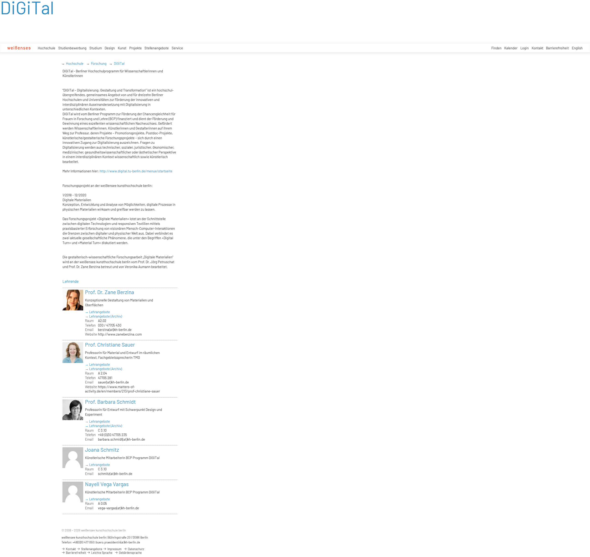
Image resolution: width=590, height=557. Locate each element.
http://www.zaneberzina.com (120, 334)
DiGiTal (119, 63)
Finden (496, 48)
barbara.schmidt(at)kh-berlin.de (121, 439)
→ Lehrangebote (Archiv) (103, 316)
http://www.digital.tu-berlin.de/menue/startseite (136, 171)
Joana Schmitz (102, 449)
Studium (95, 48)
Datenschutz (135, 549)
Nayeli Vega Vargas (107, 484)
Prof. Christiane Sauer (110, 344)
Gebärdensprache (130, 552)
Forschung (98, 63)
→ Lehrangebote (97, 312)
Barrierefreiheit (557, 48)
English (577, 48)
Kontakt (537, 48)
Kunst (122, 48)
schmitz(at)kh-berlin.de (115, 474)
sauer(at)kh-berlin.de (113, 382)
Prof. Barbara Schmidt (110, 401)
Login (524, 48)
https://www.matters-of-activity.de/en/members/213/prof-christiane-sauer (122, 389)
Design (110, 48)
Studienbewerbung (72, 48)
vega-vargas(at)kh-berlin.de (118, 508)
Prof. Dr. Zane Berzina (109, 292)
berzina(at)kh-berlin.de (115, 329)
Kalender (510, 48)
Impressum (114, 549)
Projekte (135, 48)
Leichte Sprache (101, 552)
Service (177, 48)
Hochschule (46, 48)
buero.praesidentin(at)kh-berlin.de (118, 542)
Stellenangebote (157, 48)
